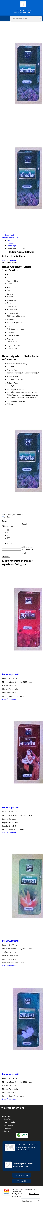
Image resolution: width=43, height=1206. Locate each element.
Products (10, 243)
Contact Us (7, 1128)
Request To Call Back (10, 238)
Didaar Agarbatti (13, 245)
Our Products (8, 1125)
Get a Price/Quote (9, 260)
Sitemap (6, 1131)
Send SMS (23, 1181)
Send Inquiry (10, 235)
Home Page (7, 1119)
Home (9, 240)
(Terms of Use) (17, 1191)
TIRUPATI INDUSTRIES (23, 11)
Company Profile (9, 1122)
